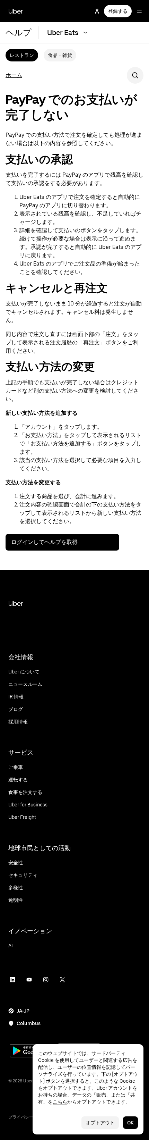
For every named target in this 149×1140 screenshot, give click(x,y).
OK (130, 1122)
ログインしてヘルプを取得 (44, 542)
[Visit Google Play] (32, 1051)
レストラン (22, 55)
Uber (15, 11)
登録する (118, 11)
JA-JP (23, 1011)
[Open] (139, 11)
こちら (60, 1102)
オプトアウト (100, 1122)
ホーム (14, 75)
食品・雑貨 (60, 55)
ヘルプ (19, 32)
